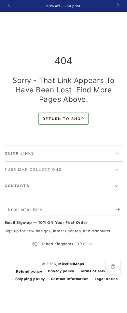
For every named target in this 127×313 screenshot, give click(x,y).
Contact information (70, 279)
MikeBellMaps (71, 264)
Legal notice (106, 279)
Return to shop (63, 118)
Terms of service (95, 271)
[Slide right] (118, 6)
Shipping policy (30, 279)
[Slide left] (10, 6)
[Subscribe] (119, 209)
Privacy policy (61, 271)
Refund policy (29, 271)
